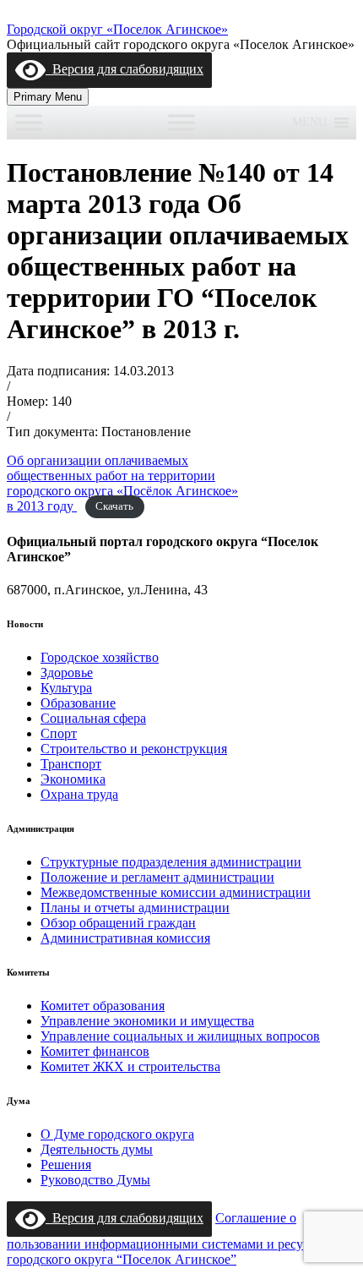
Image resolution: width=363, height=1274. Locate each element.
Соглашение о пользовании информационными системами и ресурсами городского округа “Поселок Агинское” (172, 1238)
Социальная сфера (93, 718)
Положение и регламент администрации (157, 877)
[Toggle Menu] (28, 122)
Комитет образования (103, 1005)
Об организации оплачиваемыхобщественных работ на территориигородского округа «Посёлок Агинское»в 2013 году (122, 483)
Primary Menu (48, 96)
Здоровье (67, 672)
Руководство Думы (95, 1180)
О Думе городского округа (117, 1134)
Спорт (59, 733)
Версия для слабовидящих (124, 69)
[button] (309, 122)
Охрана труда (79, 794)
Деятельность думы (97, 1149)
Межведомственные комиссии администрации (176, 892)
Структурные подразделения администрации (171, 862)
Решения (66, 1164)
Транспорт (71, 764)
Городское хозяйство (100, 657)
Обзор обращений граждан (118, 923)
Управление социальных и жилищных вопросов (180, 1036)
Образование (78, 703)
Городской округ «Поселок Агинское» (117, 29)
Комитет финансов (95, 1051)
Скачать (114, 507)
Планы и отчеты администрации (135, 907)
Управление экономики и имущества (147, 1021)
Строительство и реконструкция (134, 748)
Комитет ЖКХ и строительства (130, 1066)
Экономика (73, 779)
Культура (66, 688)
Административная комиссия (125, 938)
